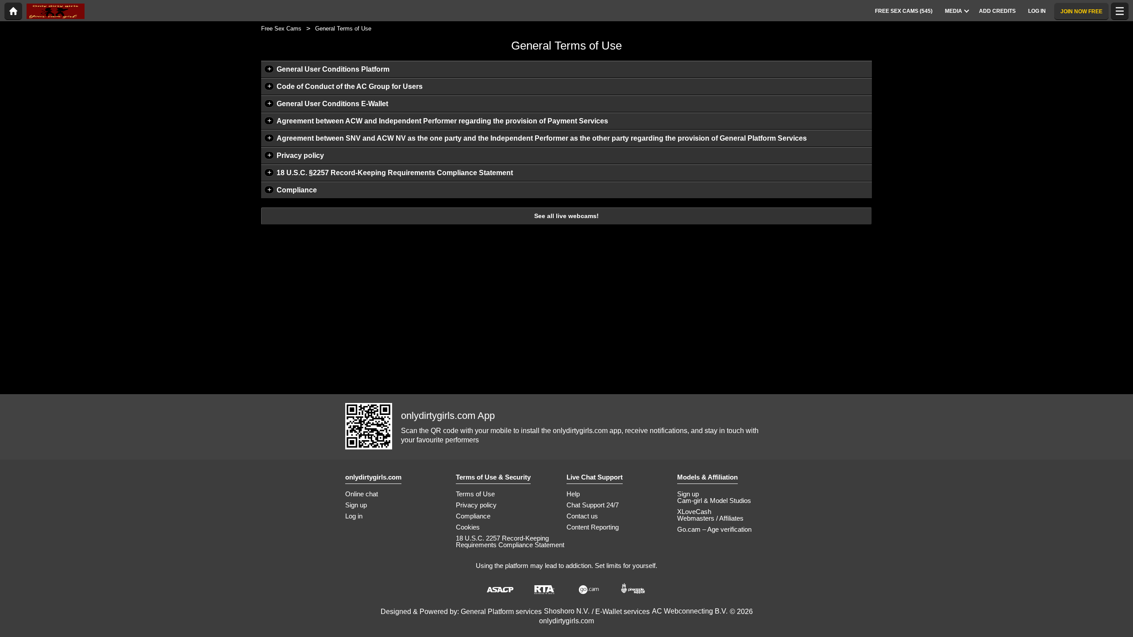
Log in (353, 516)
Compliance (297, 190)
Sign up (356, 505)
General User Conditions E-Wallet (332, 103)
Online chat (361, 494)
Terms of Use (475, 494)
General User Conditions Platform (333, 69)
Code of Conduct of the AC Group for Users (350, 86)
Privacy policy (300, 155)
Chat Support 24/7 (592, 505)
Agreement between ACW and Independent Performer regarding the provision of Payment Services (442, 121)
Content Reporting (592, 527)
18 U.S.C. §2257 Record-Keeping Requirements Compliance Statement (395, 173)
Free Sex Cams (281, 28)
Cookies (468, 527)
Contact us (582, 516)
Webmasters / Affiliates (710, 518)
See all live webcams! (566, 215)
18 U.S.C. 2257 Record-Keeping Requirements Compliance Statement (510, 541)
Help (573, 494)
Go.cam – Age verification (714, 529)
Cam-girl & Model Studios (714, 500)
